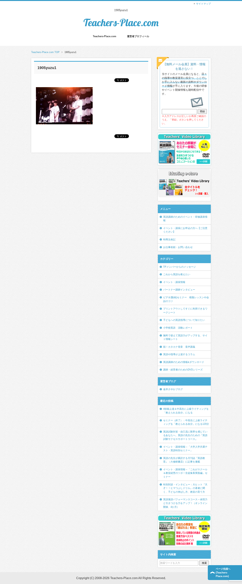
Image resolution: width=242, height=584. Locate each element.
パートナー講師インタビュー (179, 289)
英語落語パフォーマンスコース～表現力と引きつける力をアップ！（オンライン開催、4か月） (185, 503)
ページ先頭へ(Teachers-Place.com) (223, 572)
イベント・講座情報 (174, 282)
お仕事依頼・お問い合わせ (178, 247)
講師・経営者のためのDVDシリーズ (183, 369)
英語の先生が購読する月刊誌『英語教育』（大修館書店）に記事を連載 (184, 460)
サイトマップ (203, 3)
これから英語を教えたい (176, 274)
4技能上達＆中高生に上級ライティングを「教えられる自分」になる (186, 410)
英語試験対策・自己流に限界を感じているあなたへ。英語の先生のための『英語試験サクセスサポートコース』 (185, 435)
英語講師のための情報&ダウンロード (183, 362)
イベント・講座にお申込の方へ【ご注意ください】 (185, 230)
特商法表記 (169, 239)
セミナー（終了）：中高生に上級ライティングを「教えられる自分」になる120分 (186, 422)
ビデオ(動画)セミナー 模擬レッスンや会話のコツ (186, 299)
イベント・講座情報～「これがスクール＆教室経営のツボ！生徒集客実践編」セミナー (185, 473)
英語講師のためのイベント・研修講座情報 (185, 218)
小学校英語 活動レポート (178, 327)
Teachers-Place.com (121, 22)
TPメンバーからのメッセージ (179, 266)
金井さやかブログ (173, 389)
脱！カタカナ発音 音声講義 (179, 346)
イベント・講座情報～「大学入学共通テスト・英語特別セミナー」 (185, 448)
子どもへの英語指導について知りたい (184, 320)
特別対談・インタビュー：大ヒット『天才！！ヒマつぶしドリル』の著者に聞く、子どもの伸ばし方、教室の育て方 (185, 488)
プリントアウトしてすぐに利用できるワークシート (185, 310)
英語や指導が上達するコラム (179, 354)
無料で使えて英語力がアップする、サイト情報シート (185, 337)
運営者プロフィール (138, 36)
